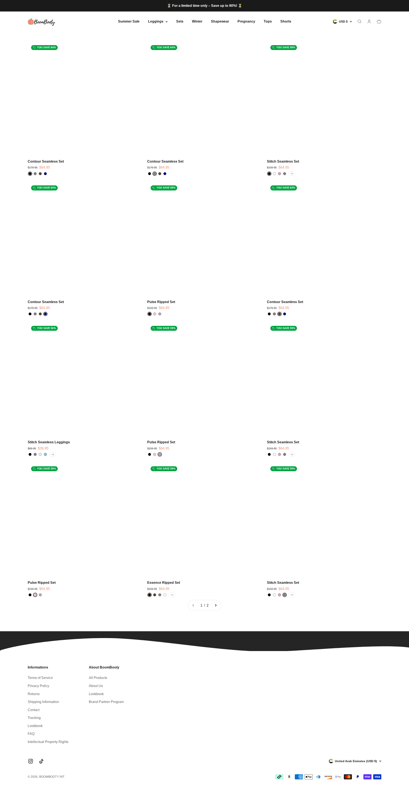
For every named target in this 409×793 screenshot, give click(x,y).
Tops (268, 21)
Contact (33, 710)
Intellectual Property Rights (48, 742)
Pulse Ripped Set (161, 302)
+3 (292, 173)
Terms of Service (40, 678)
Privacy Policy (38, 686)
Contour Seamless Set (46, 161)
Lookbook (35, 726)
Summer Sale (129, 21)
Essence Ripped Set (163, 582)
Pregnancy (246, 21)
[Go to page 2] (215, 605)
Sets (179, 21)
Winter (197, 21)
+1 (172, 595)
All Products (98, 678)
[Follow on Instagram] (30, 761)
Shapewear (220, 21)
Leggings (155, 21)
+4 (52, 454)
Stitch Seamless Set (283, 161)
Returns (34, 694)
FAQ (31, 734)
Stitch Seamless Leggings (49, 442)
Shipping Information (43, 702)
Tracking (34, 718)
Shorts (285, 21)
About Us (96, 686)
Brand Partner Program (106, 702)
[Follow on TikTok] (41, 761)
